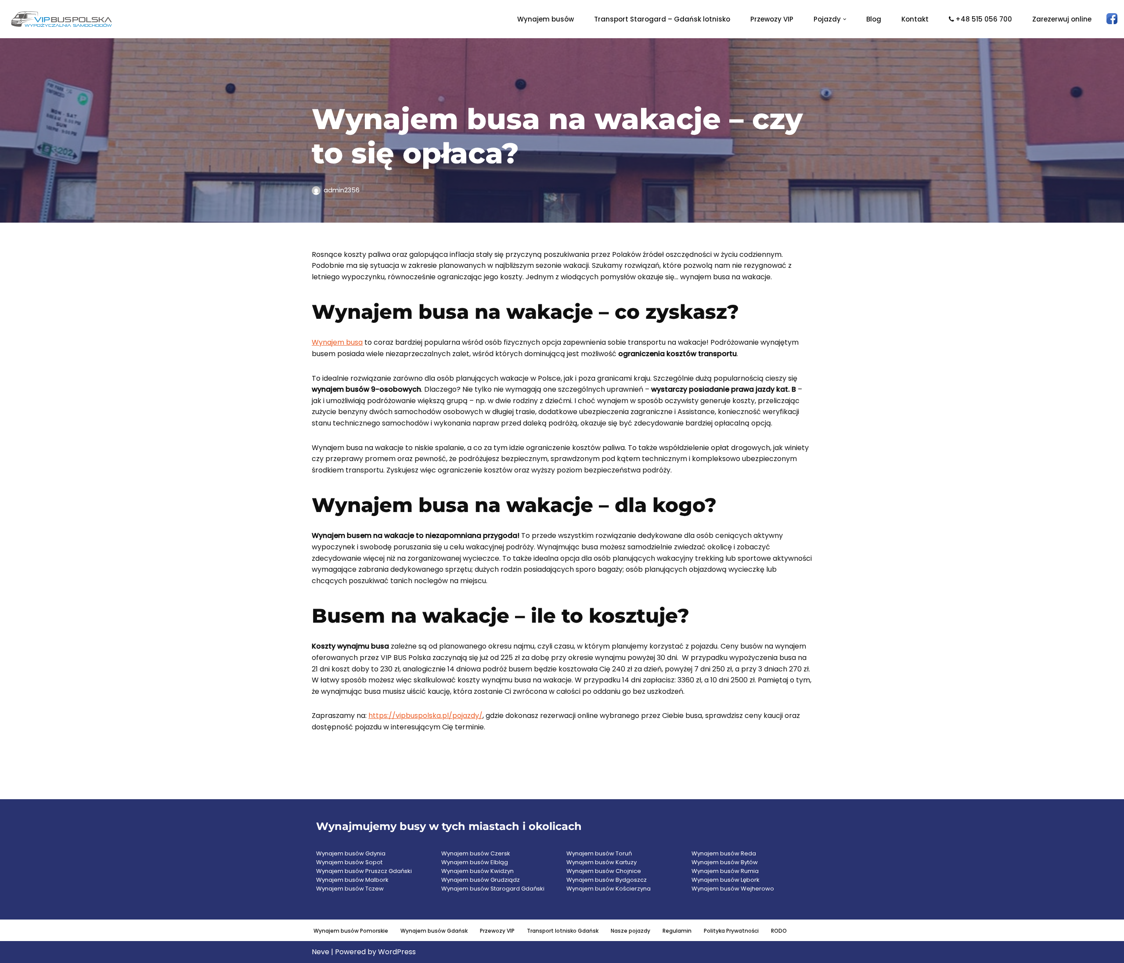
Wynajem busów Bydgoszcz (606, 880)
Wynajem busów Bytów (725, 862)
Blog (873, 19)
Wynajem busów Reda (724, 853)
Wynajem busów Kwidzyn (477, 871)
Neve (320, 952)
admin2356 (342, 190)
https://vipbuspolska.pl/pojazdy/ (425, 716)
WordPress (397, 952)
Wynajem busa (337, 342)
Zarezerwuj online (1062, 19)
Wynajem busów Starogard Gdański (492, 888)
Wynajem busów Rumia (725, 871)
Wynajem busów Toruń (599, 853)
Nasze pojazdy (630, 930)
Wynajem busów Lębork (726, 880)
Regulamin (677, 930)
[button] (845, 19)
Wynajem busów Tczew (350, 888)
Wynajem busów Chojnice (603, 871)
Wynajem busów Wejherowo (733, 888)
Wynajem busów (545, 19)
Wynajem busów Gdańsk (434, 930)
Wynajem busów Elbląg (474, 862)
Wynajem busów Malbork (352, 880)
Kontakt (915, 19)
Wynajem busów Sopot (349, 862)
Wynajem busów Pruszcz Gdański (364, 871)
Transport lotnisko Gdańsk (562, 930)
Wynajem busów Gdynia (350, 853)
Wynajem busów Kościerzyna (608, 888)
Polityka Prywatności (731, 930)
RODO (779, 930)
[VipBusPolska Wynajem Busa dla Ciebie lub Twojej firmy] (61, 19)
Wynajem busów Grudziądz (480, 880)
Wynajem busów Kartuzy (601, 862)
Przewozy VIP (771, 19)
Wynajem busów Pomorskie (350, 930)
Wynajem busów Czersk (475, 853)
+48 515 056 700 (983, 19)
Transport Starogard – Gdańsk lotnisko (662, 19)
